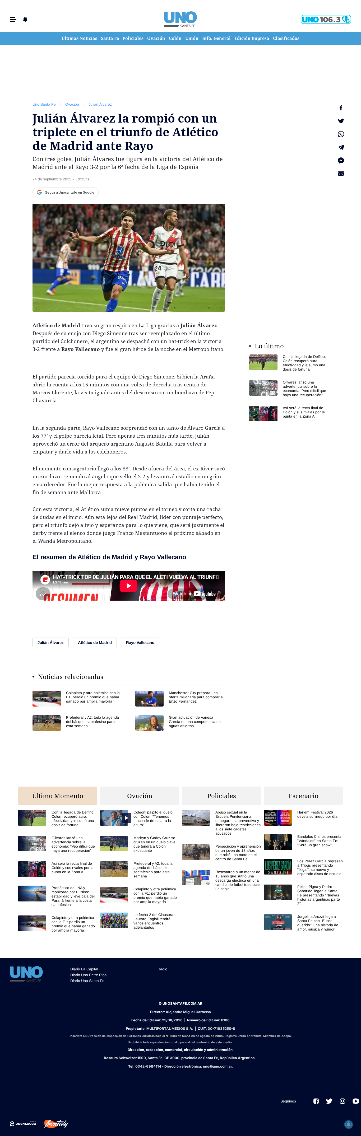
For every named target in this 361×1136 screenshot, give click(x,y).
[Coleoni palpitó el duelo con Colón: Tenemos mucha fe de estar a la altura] (139, 818)
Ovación (156, 38)
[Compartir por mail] (341, 174)
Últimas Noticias (79, 38)
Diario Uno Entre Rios (88, 975)
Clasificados (286, 38)
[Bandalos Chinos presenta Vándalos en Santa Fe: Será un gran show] (303, 842)
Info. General (216, 38)
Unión (191, 38)
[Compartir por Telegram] (341, 147)
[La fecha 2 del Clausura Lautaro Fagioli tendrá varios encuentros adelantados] (139, 921)
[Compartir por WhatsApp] (341, 134)
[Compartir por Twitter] (341, 121)
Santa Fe (110, 38)
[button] (13, 19)
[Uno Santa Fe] (180, 19)
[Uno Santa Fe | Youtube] (355, 1101)
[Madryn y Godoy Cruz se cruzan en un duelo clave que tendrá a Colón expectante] (139, 844)
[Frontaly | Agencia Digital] (52, 1124)
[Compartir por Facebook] (341, 107)
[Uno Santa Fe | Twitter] (329, 1101)
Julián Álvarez (100, 104)
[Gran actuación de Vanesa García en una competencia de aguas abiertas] (180, 723)
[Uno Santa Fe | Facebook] (316, 1101)
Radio (162, 969)
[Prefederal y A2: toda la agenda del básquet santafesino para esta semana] (77, 723)
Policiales (133, 38)
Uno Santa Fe (44, 104)
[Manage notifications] (348, 1124)
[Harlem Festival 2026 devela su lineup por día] (303, 818)
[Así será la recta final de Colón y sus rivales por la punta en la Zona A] (288, 413)
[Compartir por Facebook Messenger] (341, 160)
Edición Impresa (251, 38)
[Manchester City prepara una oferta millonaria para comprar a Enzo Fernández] (180, 698)
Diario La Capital (84, 969)
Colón (175, 38)
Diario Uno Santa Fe (87, 981)
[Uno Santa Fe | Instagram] (342, 1101)
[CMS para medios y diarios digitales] (23, 1123)
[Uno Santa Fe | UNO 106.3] (326, 19)
